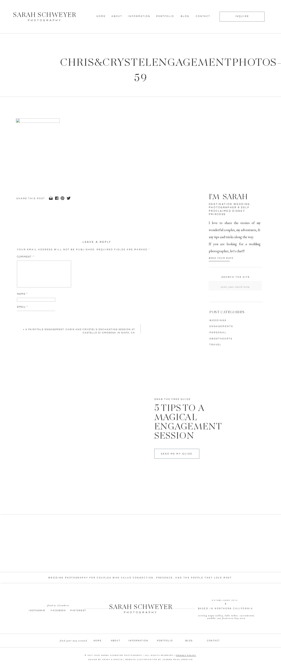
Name (22, 294)
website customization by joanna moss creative (159, 659)
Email (22, 306)
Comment (25, 256)
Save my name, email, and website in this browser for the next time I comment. (82, 337)
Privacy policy (186, 655)
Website (23, 319)
